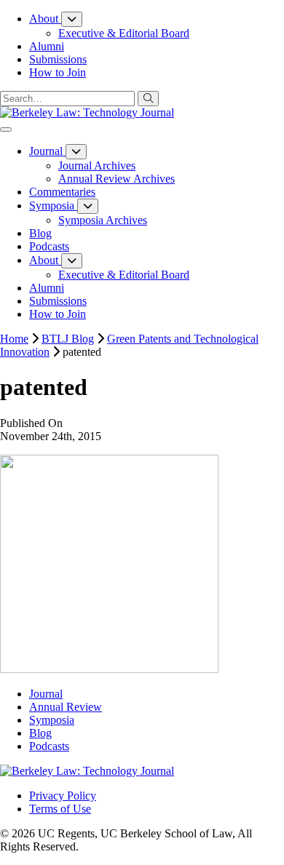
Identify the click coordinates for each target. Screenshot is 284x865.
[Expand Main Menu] (6, 129)
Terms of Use (60, 808)
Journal (46, 693)
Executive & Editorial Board (123, 33)
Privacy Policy (62, 795)
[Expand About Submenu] (71, 19)
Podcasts (49, 746)
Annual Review (65, 707)
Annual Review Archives (116, 178)
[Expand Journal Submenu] (76, 151)
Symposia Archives (102, 220)
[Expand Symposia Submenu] (87, 206)
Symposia (51, 720)
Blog (40, 733)
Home (14, 338)
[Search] (148, 98)
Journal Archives (96, 165)
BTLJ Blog (68, 338)
